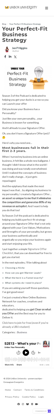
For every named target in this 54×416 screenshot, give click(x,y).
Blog (4, 24)
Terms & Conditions (34, 390)
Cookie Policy (29, 397)
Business (22, 332)
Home (8, 390)
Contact (18, 390)
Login (41, 397)
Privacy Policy (12, 397)
